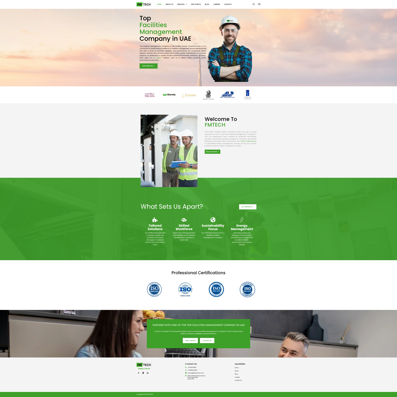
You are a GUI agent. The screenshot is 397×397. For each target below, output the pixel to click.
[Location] (143, 373)
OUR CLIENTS (196, 4)
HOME (159, 4)
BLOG (207, 4)
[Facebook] (138, 373)
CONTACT (228, 4)
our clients (157, 58)
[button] (254, 4)
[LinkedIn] (147, 373)
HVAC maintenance (248, 141)
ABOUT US (169, 4)
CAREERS (216, 4)
